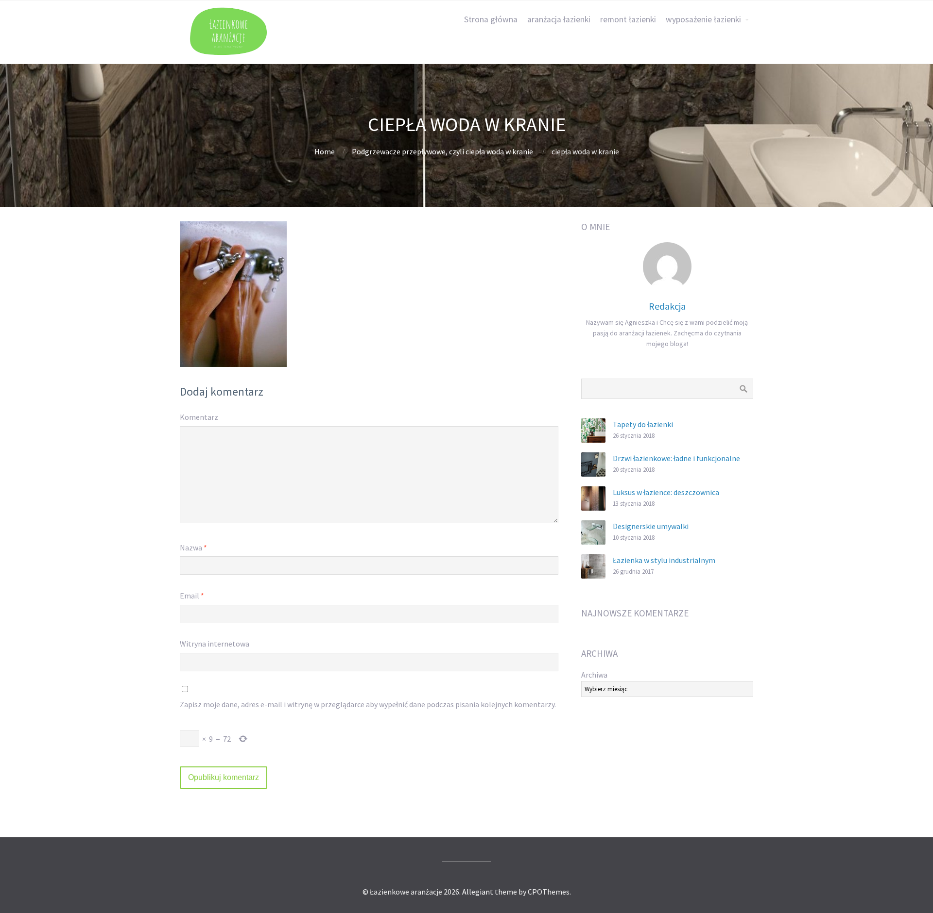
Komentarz (199, 417)
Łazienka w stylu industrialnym (664, 560)
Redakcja (667, 306)
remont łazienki (628, 19)
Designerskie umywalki (651, 526)
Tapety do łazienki (643, 424)
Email (192, 595)
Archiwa (594, 675)
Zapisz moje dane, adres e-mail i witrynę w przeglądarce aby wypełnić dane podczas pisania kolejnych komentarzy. (368, 704)
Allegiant (477, 891)
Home (324, 151)
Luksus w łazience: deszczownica (666, 492)
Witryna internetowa (214, 643)
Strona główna (491, 19)
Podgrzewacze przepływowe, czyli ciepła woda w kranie (442, 151)
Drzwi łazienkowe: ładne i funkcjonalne (676, 458)
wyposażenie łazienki (703, 19)
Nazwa (193, 547)
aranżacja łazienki (558, 19)
